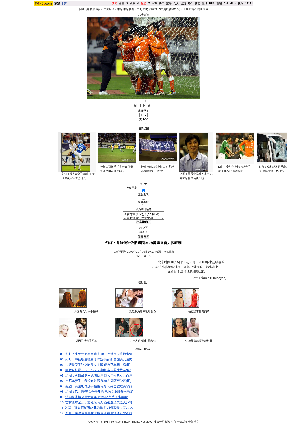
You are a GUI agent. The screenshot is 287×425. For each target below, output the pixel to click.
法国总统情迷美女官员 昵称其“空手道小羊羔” (96, 397)
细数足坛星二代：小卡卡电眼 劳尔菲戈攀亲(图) (98, 370)
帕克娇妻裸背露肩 (199, 311)
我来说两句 (119, 251)
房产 (161, 3)
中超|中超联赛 (125, 9)
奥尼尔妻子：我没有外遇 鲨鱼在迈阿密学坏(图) (98, 381)
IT (149, 3)
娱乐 (132, 3)
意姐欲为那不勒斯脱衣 (142, 311)
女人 (176, 3)
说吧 (219, 3)
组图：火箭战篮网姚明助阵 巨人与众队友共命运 (98, 375)
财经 (143, 3)
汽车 (154, 3)
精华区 (143, 227)
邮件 (190, 3)
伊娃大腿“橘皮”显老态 (143, 340)
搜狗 (240, 3)
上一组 (143, 101)
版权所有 (170, 421)
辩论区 (143, 232)
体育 (121, 3)
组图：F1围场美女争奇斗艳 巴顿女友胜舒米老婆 (99, 391)
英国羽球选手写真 (86, 340)
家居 (169, 3)
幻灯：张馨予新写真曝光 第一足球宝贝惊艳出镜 (98, 354)
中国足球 (109, 9)
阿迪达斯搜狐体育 (90, 9)
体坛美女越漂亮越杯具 (198, 340)
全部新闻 (182, 421)
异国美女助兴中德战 (86, 311)
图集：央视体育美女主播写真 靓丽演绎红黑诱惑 (98, 413)
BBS (212, 3)
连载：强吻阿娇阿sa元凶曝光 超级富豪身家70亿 (99, 408)
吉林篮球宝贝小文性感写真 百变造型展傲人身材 (98, 402)
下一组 (143, 124)
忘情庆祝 (143, 14)
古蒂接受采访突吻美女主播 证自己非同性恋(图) (98, 364)
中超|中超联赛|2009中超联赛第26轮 (158, 9)
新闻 (114, 3)
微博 (204, 3)
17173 (249, 3)
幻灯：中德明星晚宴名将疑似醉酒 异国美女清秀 (98, 359)
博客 (197, 3)
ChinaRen (230, 3)
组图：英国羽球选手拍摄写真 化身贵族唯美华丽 (98, 386)
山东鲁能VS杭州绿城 (195, 9)
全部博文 (193, 421)
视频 (183, 3)
